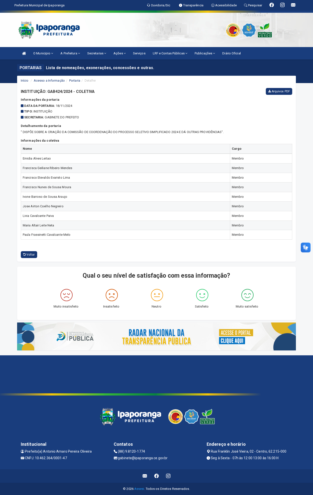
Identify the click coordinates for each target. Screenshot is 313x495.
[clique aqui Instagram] (168, 476)
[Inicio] (24, 53)
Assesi (139, 489)
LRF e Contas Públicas (169, 53)
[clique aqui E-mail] (145, 476)
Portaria (74, 80)
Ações (118, 53)
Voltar (30, 254)
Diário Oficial (231, 53)
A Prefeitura (69, 53)
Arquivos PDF (280, 91)
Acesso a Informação (49, 80)
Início (25, 80)
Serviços (139, 53)
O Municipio (42, 53)
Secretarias (95, 53)
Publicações (204, 53)
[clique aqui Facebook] (156, 476)
